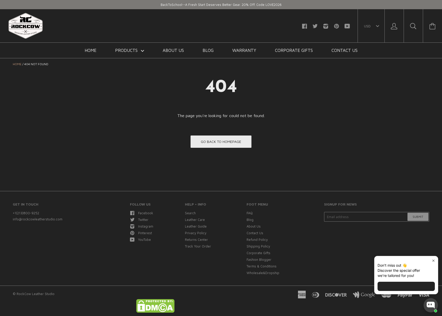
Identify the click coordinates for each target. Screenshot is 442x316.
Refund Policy (257, 240)
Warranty (244, 50)
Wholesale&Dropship (263, 273)
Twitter (143, 220)
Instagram (145, 226)
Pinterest (145, 233)
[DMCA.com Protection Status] (155, 311)
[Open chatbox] (431, 305)
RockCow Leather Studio (35, 294)
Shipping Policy (258, 246)
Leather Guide (196, 226)
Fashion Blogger (259, 259)
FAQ (250, 213)
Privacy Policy (195, 233)
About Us (173, 50)
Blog (208, 50)
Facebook (145, 213)
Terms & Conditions (262, 266)
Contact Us (345, 50)
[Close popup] (433, 261)
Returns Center (196, 240)
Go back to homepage (221, 141)
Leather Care (195, 220)
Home (90, 50)
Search (190, 213)
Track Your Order (198, 246)
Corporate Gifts (294, 50)
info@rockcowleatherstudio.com (37, 219)
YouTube (144, 240)
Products (127, 50)
